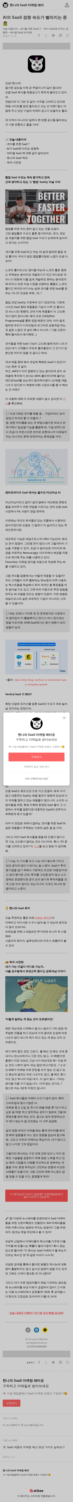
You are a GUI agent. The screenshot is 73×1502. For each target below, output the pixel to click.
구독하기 (36, 757)
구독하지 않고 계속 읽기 (36, 766)
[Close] (64, 718)
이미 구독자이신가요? (36, 778)
